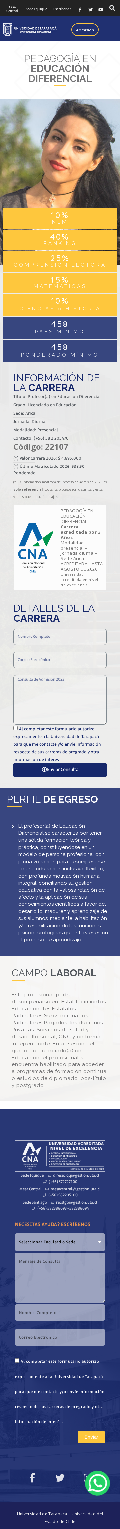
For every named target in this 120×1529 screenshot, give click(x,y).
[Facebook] (80, 9)
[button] (12, 9)
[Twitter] (90, 9)
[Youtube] (100, 9)
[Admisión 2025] (97, 1483)
